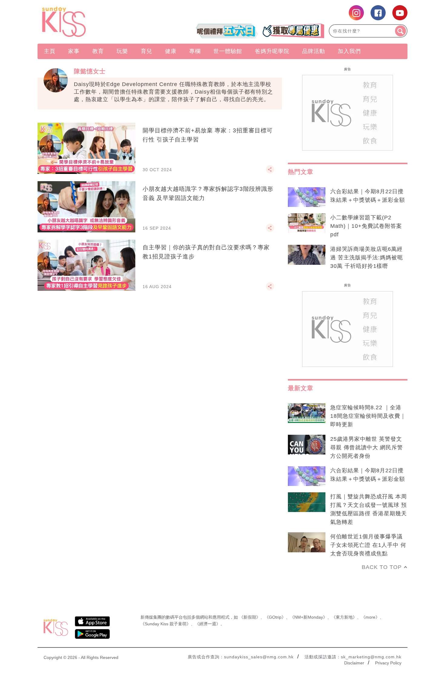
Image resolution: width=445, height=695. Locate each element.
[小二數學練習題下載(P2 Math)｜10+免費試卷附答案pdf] (306, 223)
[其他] (270, 172)
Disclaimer (354, 662)
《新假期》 (249, 617)
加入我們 (349, 51)
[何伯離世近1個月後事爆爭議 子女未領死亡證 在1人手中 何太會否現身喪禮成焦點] (306, 542)
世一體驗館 (227, 51)
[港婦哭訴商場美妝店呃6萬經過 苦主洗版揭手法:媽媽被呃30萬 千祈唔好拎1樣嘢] (306, 255)
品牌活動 (313, 51)
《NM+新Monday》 (308, 617)
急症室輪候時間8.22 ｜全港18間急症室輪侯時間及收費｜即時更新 (368, 415)
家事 (74, 51)
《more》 (370, 617)
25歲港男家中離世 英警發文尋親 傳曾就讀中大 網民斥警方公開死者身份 (366, 447)
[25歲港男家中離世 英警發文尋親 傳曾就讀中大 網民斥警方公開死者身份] (306, 445)
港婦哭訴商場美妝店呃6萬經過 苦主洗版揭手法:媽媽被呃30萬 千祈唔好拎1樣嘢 (366, 257)
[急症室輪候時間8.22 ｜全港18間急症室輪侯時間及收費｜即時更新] (306, 413)
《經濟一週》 (207, 623)
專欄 (195, 51)
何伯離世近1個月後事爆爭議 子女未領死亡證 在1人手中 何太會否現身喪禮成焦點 (368, 545)
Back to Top (382, 567)
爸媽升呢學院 (272, 51)
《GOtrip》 (275, 617)
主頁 (49, 51)
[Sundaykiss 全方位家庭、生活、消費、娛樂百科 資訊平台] (93, 22)
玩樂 (122, 51)
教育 (98, 51)
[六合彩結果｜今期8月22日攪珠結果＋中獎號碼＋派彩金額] (306, 197)
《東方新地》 (344, 617)
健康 (170, 51)
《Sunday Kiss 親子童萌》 (165, 623)
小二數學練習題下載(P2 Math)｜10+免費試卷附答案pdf (366, 226)
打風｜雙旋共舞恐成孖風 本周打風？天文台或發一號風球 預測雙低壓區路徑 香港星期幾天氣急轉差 (368, 509)
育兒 (146, 51)
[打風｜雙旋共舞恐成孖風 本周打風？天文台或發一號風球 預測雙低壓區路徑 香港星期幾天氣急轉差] (306, 502)
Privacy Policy (388, 662)
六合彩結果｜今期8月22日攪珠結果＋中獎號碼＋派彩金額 (367, 195)
